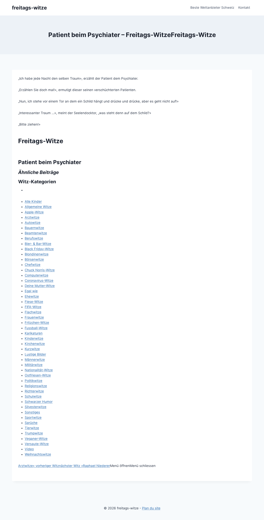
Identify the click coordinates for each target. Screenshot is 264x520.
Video (29, 449)
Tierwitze (32, 428)
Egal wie (31, 291)
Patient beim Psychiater (49, 162)
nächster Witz (71, 466)
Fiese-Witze (34, 302)
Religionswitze (36, 386)
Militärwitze (34, 365)
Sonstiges (32, 412)
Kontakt (244, 7)
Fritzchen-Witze (37, 323)
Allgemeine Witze (38, 207)
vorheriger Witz (46, 466)
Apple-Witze (34, 212)
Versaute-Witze (37, 444)
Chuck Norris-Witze (40, 270)
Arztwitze (32, 217)
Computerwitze (36, 275)
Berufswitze (34, 238)
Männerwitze (35, 360)
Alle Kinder (33, 201)
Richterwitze (34, 391)
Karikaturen (34, 333)
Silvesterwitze (35, 407)
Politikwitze (33, 381)
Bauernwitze (34, 228)
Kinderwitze (34, 338)
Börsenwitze (34, 259)
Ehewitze (32, 296)
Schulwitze (33, 396)
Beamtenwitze (36, 233)
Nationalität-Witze (39, 370)
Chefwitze (32, 265)
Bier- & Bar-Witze (38, 244)
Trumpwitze (34, 433)
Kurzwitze (32, 349)
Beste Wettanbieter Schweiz (212, 7)
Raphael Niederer (96, 466)
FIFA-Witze (33, 307)
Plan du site (151, 508)
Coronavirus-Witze (39, 280)
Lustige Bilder (35, 354)
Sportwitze (33, 417)
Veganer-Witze (36, 439)
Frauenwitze (34, 317)
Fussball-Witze (36, 328)
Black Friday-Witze (39, 249)
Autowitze (32, 223)
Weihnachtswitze (38, 454)
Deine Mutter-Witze (40, 286)
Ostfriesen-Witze (38, 375)
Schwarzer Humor (39, 402)
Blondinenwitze (37, 254)
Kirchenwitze (35, 344)
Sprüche (31, 423)
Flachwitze (33, 312)
